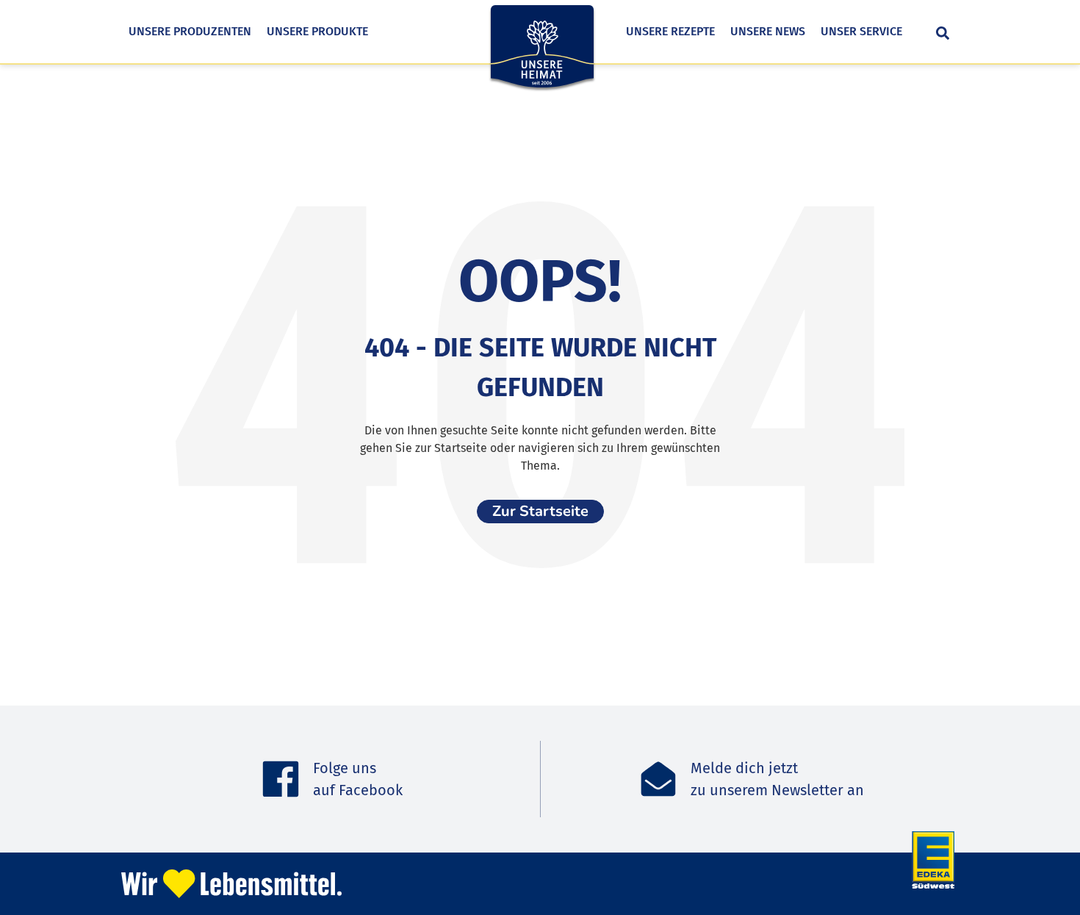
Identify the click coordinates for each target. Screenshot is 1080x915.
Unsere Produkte (317, 31)
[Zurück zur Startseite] (542, 56)
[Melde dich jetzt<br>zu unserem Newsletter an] (658, 779)
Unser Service (861, 31)
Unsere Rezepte (670, 31)
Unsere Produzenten (190, 31)
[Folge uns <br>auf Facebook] (281, 779)
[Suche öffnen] (942, 33)
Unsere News (767, 31)
